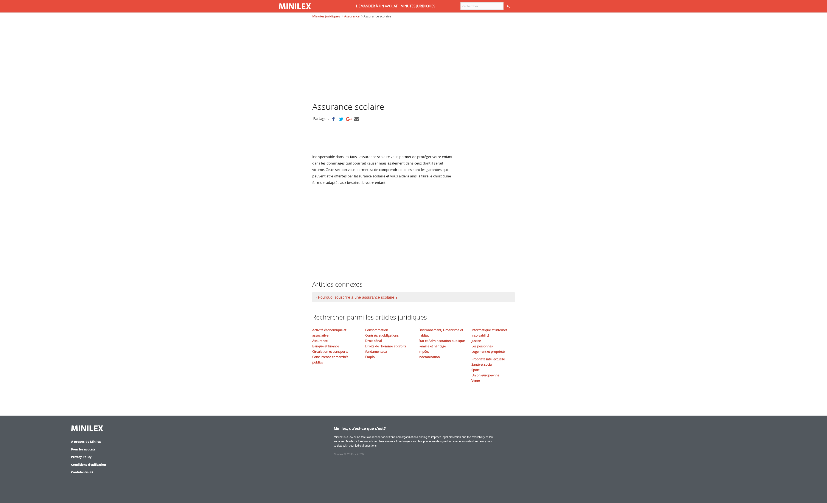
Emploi (370, 357)
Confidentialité (82, 472)
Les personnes (482, 346)
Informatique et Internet (489, 330)
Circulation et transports (330, 351)
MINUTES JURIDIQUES (418, 6)
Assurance (351, 16)
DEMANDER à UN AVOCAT (377, 6)
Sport (475, 370)
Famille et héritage (432, 346)
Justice (476, 340)
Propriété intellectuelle (488, 359)
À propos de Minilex (86, 441)
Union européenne (485, 375)
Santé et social (482, 364)
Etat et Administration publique (441, 340)
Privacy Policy (81, 457)
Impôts (423, 351)
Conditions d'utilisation (88, 465)
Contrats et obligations (382, 335)
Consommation (376, 330)
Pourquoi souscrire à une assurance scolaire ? (358, 297)
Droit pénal (373, 340)
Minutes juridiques (326, 16)
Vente (475, 380)
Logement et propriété (488, 351)
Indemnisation (429, 357)
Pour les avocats (83, 449)
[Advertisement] (348, 62)
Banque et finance (325, 346)
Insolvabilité (480, 335)
